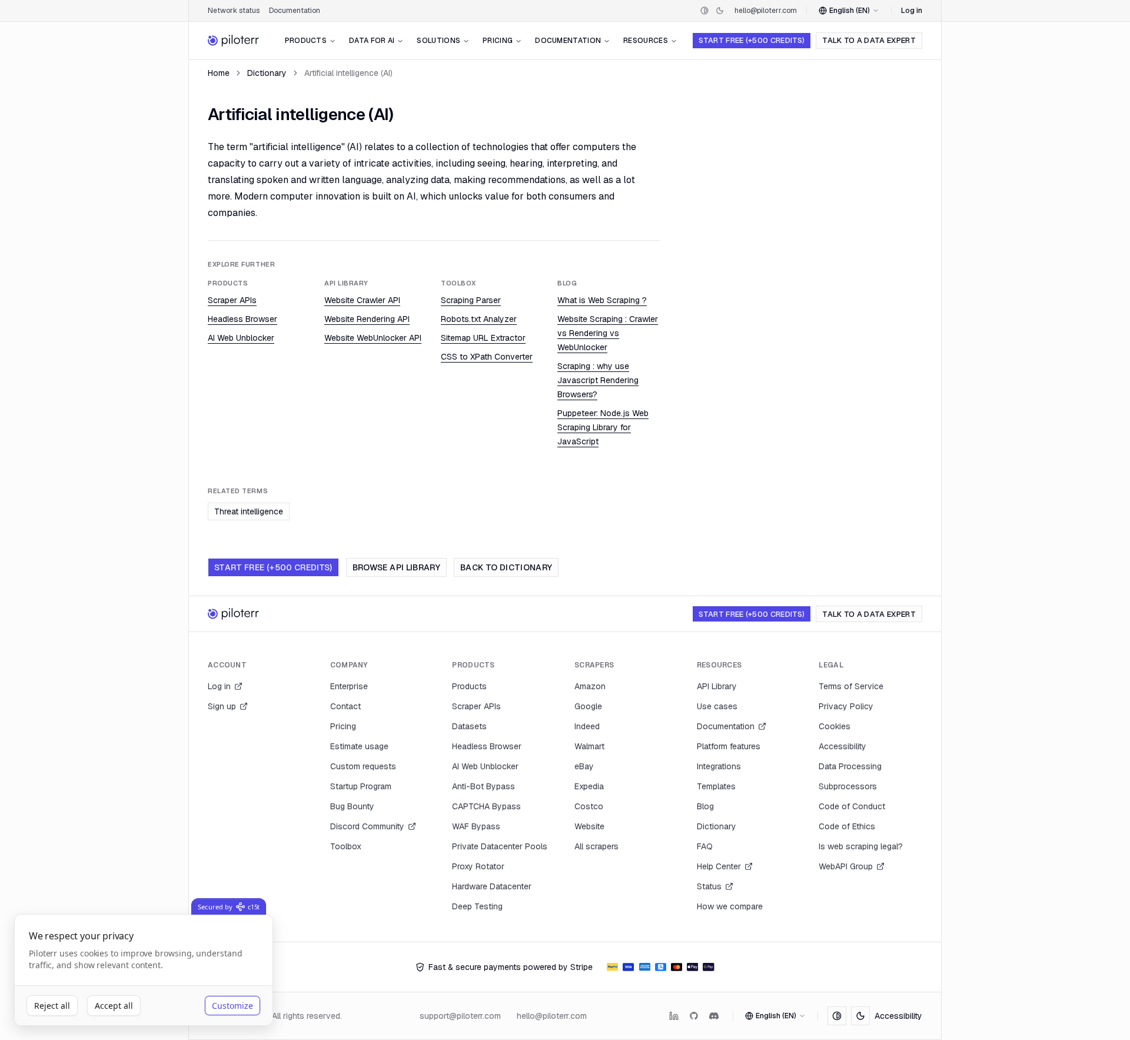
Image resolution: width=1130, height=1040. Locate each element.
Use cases (717, 706)
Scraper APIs (232, 300)
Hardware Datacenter (491, 886)
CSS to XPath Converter (487, 356)
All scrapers (596, 846)
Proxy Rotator (478, 866)
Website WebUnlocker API (372, 338)
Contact (345, 706)
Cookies (834, 726)
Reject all (52, 1005)
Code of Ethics (847, 826)
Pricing (498, 40)
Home (219, 73)
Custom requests (363, 766)
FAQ (705, 846)
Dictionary (267, 73)
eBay (584, 766)
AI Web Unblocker (241, 338)
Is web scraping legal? (861, 846)
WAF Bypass (476, 826)
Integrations (719, 766)
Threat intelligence (248, 511)
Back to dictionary (506, 567)
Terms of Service (851, 686)
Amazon (590, 686)
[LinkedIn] (673, 1015)
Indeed (587, 726)
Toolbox (345, 846)
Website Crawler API (362, 300)
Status (709, 886)
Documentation (294, 10)
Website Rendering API (367, 319)
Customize (232, 1005)
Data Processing (850, 766)
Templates (716, 786)
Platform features (728, 746)
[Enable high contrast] (704, 10)
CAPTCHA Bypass (486, 806)
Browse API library (396, 567)
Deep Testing (477, 906)
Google (588, 706)
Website (589, 826)
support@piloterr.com (460, 1016)
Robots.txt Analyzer (479, 319)
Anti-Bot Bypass (483, 786)
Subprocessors (848, 786)
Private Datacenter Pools (499, 846)
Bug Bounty (352, 806)
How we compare (730, 906)
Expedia (589, 786)
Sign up (222, 706)
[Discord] (713, 1015)
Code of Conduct (852, 806)
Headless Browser (242, 319)
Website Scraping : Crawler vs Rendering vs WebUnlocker (607, 333)
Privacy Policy (846, 706)
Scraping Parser (471, 300)
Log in (911, 10)
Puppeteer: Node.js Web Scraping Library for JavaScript (603, 427)
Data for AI (371, 40)
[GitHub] (693, 1015)
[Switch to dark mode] (719, 10)
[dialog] (143, 970)
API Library (717, 686)
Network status (234, 10)
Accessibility (842, 746)
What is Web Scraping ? (602, 300)
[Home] (234, 40)
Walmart (589, 746)
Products (306, 40)
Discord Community (367, 826)
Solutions (438, 40)
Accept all (114, 1005)
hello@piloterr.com (765, 10)
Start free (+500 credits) (752, 40)
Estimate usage (359, 746)
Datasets (469, 726)
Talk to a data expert (869, 40)
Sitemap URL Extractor (483, 338)
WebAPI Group (846, 866)
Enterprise (349, 686)
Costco (588, 806)
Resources (645, 40)
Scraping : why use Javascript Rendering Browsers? (598, 380)
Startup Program (360, 786)
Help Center (719, 866)
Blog (705, 806)
